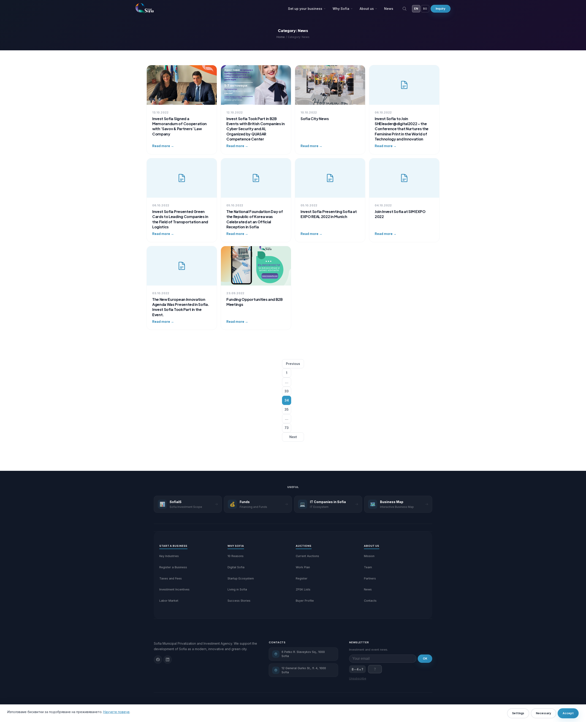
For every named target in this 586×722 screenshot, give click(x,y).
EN (416, 8)
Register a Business (173, 567)
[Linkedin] (167, 659)
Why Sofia (341, 9)
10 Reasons (236, 556)
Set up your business (305, 9)
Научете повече (116, 712)
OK (425, 658)
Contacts (370, 600)
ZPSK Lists (303, 589)
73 (287, 428)
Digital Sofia (236, 567)
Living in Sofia (237, 589)
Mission (369, 556)
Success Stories (239, 600)
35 (287, 409)
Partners (370, 578)
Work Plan (303, 567)
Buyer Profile (305, 600)
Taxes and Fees (170, 578)
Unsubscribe (357, 678)
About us (367, 9)
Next (293, 437)
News (388, 9)
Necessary (543, 713)
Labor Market (168, 600)
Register (301, 578)
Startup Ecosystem (241, 578)
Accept (568, 713)
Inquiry (440, 8)
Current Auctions (307, 556)
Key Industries (169, 556)
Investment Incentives (174, 589)
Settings (518, 713)
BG (425, 8)
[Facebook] (158, 659)
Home (281, 37)
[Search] (404, 8)
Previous (293, 364)
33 (287, 391)
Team (368, 567)
